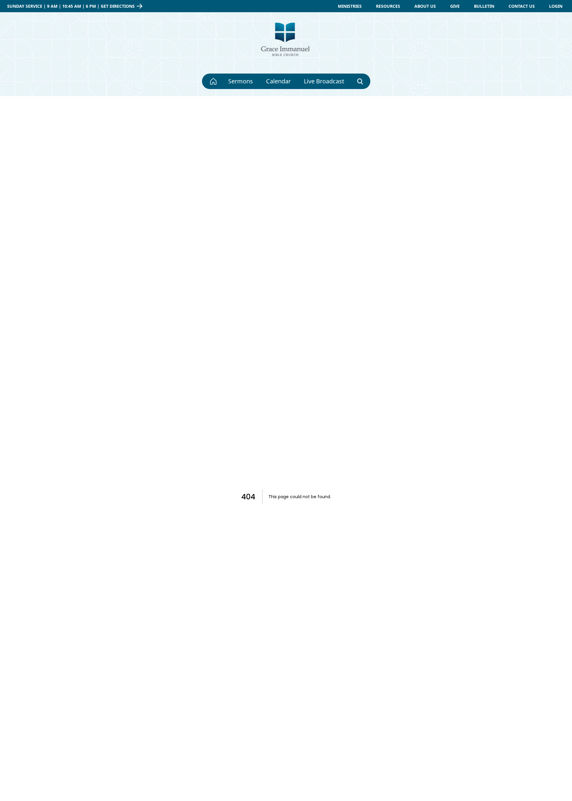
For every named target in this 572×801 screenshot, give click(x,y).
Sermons (240, 81)
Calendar (278, 81)
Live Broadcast (324, 81)
